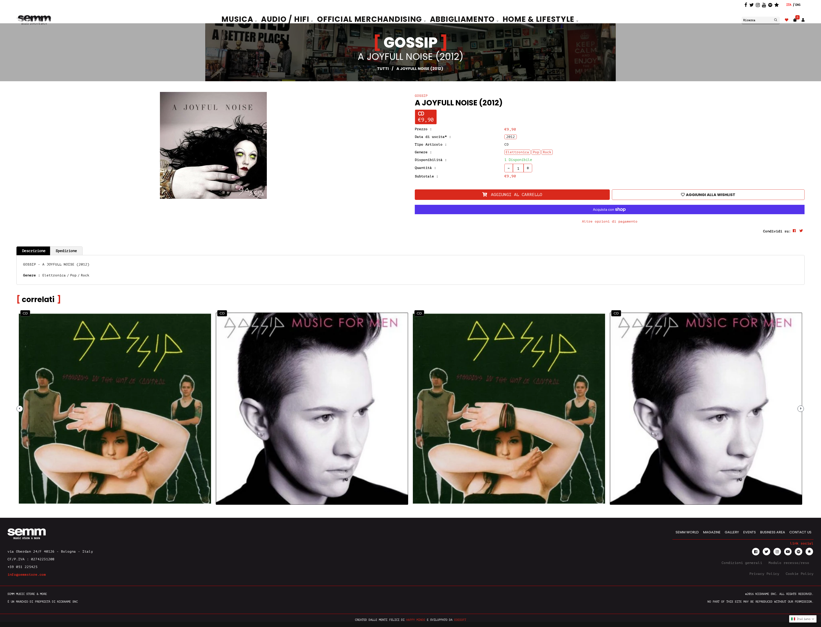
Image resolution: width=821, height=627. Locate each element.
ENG (797, 4)
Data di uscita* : (433, 137)
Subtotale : (426, 176)
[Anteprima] (196, 326)
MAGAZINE (712, 532)
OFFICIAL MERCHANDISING (370, 19)
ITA (788, 4)
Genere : (423, 152)
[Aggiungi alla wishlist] (196, 336)
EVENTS (749, 532)
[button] (803, 619)
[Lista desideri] (786, 20)
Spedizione (66, 251)
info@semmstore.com (26, 575)
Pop (73, 275)
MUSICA (238, 19)
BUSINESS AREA (772, 532)
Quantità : (425, 168)
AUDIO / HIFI (286, 19)
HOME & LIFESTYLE (539, 19)
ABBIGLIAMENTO (463, 19)
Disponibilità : (431, 160)
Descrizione (34, 251)
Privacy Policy (765, 574)
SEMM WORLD (687, 532)
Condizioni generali (743, 563)
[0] (794, 20)
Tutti (383, 68)
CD (421, 114)
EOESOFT (460, 619)
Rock (85, 275)
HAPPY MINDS (415, 619)
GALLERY (732, 532)
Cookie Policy (800, 574)
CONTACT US (800, 532)
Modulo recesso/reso (790, 563)
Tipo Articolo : (431, 144)
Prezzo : (423, 129)
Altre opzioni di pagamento (610, 221)
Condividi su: (777, 231)
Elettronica (54, 275)
